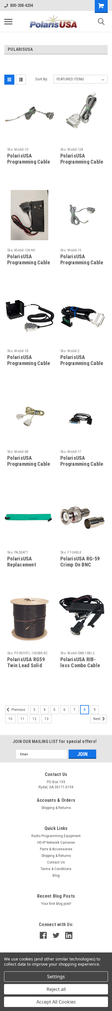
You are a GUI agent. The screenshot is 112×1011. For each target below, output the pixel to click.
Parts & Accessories (56, 849)
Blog (56, 876)
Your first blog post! (56, 904)
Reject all (56, 989)
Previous (18, 710)
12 (34, 719)
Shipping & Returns (56, 808)
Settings (56, 976)
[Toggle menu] (8, 22)
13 (47, 719)
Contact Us (56, 862)
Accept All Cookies (56, 1002)
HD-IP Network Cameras (56, 843)
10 (10, 719)
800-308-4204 (21, 5)
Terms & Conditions (56, 869)
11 (22, 719)
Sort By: (41, 79)
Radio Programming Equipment (56, 836)
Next (97, 719)
